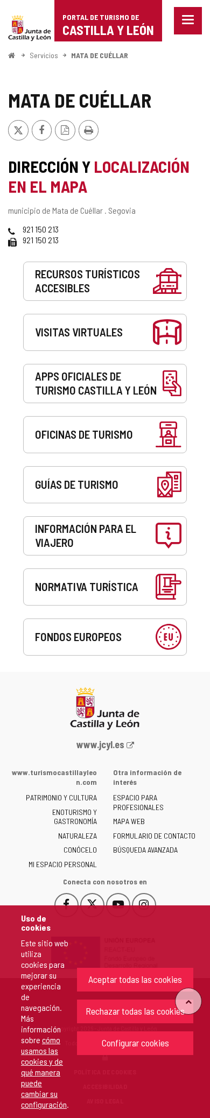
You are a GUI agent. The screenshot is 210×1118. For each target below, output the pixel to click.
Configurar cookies (135, 1043)
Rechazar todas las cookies (135, 1011)
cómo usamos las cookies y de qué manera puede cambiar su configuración (44, 1072)
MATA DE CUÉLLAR (99, 55)
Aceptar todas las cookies (135, 979)
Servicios (44, 55)
